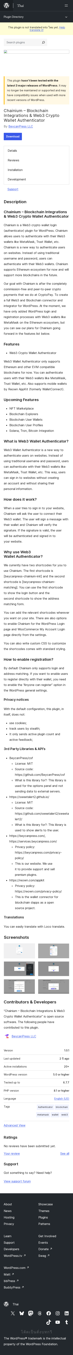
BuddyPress (14, 1287)
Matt (9, 1274)
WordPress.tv (15, 1256)
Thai (16, 1304)
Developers (11, 1249)
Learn (7, 1236)
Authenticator (45, 1107)
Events (43, 1242)
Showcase (45, 1204)
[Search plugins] (43, 42)
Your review (12, 1153)
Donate (45, 1249)
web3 (64, 1114)
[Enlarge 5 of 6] (30, 984)
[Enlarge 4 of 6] (64, 966)
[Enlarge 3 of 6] (30, 966)
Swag (44, 1256)
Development (17, 179)
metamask (43, 1114)
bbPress (11, 1281)
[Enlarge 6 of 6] (64, 984)
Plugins (43, 1217)
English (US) (61, 1098)
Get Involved (47, 1236)
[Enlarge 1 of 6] (30, 948)
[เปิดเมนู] (67, 5)
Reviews (13, 160)
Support (12, 189)
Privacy (9, 1224)
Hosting (9, 1217)
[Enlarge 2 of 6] (64, 948)
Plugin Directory (14, 16)
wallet (55, 1114)
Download (12, 136)
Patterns (44, 1224)
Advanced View (14, 1125)
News (8, 1211)
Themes (43, 1211)
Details (12, 150)
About (8, 1204)
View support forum (17, 1181)
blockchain (62, 1107)
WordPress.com (16, 1268)
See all (64, 1153)
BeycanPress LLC (20, 126)
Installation (15, 170)
